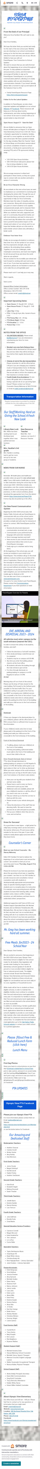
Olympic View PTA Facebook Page (20, 1105)
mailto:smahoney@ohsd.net (23, 389)
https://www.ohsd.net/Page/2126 (20, 496)
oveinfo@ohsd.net (24, 293)
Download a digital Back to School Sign (20, 1069)
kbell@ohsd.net (12, 338)
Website (7, 109)
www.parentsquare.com (12, 579)
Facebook (15, 109)
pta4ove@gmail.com (15, 1120)
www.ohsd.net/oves (17, 1409)
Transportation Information (20, 396)
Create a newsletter (11, 1463)
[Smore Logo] (8, 3)
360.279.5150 (13, 1416)
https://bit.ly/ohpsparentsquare (17, 95)
